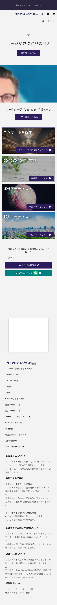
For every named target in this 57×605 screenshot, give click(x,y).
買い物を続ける (28, 53)
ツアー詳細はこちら (28, 117)
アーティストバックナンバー (17, 416)
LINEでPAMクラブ (24, 273)
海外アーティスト (13, 404)
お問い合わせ (11, 440)
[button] (3, 14)
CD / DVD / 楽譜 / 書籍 (14, 398)
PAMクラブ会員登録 (27, 265)
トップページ (49, 21)
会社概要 (9, 428)
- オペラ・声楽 (11, 380)
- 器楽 (7, 392)
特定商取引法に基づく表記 (16, 434)
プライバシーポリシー (15, 446)
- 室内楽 (8, 386)
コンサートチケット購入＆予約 (18, 368)
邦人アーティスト (13, 410)
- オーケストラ (11, 374)
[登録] (49, 258)
